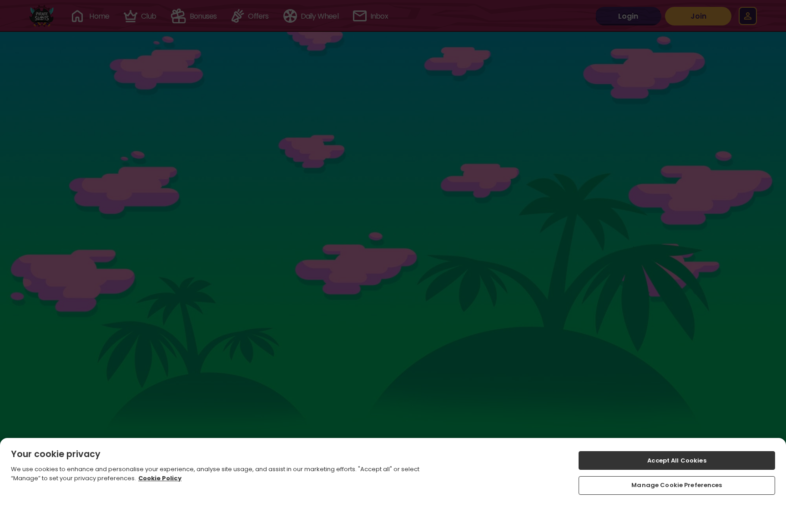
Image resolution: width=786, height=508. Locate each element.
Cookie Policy (159, 477)
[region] (393, 473)
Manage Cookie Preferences (676, 485)
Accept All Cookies (676, 460)
